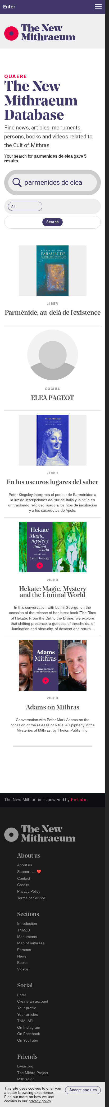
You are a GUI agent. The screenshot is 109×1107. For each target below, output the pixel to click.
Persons (24, 950)
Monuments (27, 937)
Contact (23, 878)
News (21, 956)
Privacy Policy (28, 891)
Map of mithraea (31, 943)
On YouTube (27, 1040)
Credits (23, 885)
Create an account (32, 1001)
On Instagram (28, 1027)
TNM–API (25, 1021)
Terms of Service (31, 898)
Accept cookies (83, 1090)
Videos (23, 969)
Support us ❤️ (29, 871)
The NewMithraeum (48, 834)
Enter (21, 995)
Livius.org (25, 1066)
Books (22, 962)
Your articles (27, 1014)
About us (24, 865)
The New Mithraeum (48, 33)
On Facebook (28, 1034)
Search (52, 222)
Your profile (26, 1008)
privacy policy (40, 1101)
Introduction (27, 923)
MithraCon (26, 1079)
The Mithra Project (32, 1073)
